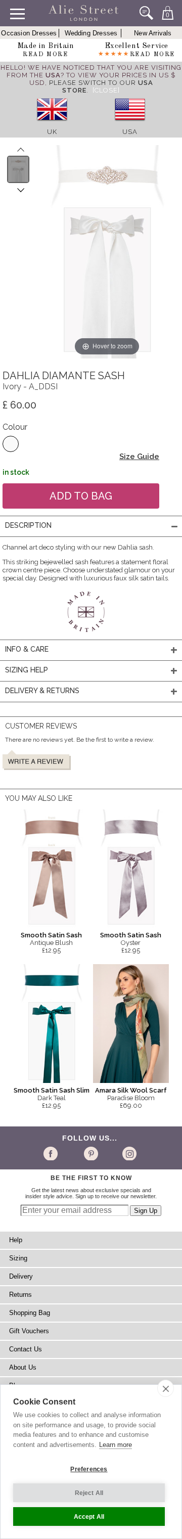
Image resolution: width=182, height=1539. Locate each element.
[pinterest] (90, 1153)
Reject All (89, 1493)
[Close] (106, 90)
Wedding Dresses (91, 33)
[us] (130, 124)
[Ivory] (10, 443)
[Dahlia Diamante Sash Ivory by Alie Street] (18, 169)
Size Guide (139, 456)
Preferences (88, 1469)
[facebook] (52, 1153)
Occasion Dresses (29, 33)
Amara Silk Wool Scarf (131, 1090)
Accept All (89, 1516)
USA (130, 131)
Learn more (115, 1445)
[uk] (52, 124)
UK (52, 131)
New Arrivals (152, 33)
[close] (165, 1388)
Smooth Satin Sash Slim (51, 1090)
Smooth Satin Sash (51, 935)
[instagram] (128, 1153)
